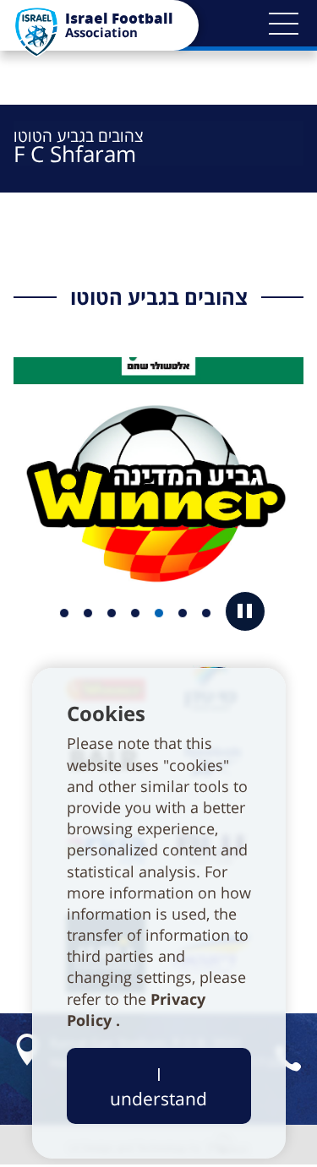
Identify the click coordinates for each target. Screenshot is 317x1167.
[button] (283, 24)
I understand (158, 1085)
